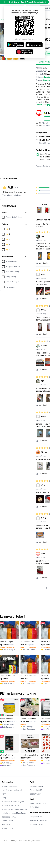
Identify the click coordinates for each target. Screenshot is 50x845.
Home (2, 19)
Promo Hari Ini (7, 821)
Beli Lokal (6, 825)
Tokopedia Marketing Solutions (14, 809)
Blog (4, 798)
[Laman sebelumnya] (37, 587)
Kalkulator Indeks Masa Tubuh (14, 813)
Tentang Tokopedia (9, 786)
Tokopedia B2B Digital (11, 805)
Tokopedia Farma (9, 817)
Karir (4, 794)
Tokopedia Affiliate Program (13, 802)
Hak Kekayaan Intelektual (12, 790)
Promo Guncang (8, 828)
